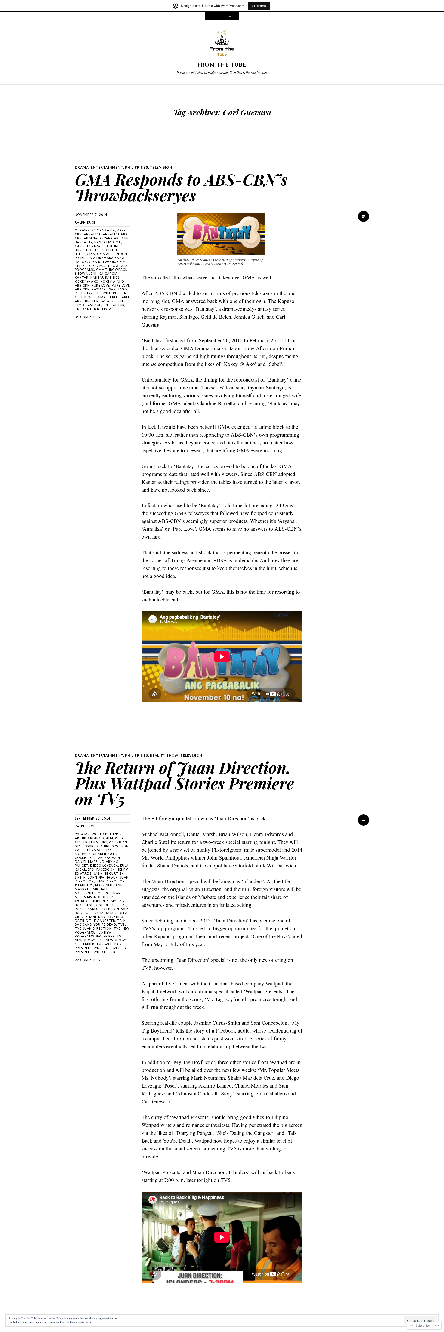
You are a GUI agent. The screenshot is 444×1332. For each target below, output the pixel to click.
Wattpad (102, 948)
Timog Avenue (88, 305)
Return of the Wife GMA (100, 295)
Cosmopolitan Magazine (98, 858)
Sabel (113, 297)
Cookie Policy (84, 1322)
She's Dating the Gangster (99, 918)
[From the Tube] (222, 43)
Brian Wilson (116, 846)
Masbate (83, 889)
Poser (80, 909)
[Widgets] (213, 16)
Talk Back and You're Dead (100, 922)
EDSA (99, 250)
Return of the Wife (93, 293)
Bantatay (83, 242)
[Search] (230, 16)
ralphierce (85, 222)
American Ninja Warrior (101, 844)
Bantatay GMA (107, 242)
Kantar (82, 277)
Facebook (105, 869)
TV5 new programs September (95, 934)
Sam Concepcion (103, 909)
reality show (164, 755)
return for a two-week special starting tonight (226, 841)
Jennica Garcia (103, 273)
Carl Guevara (88, 246)
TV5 (121, 924)
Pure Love (101, 285)
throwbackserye (108, 301)
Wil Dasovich (106, 952)
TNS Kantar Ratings (93, 309)
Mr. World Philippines (96, 899)
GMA (91, 254)
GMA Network (102, 262)
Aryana (91, 238)
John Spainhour (103, 877)
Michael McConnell (91, 891)
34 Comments (87, 317)
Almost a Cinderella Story (99, 840)
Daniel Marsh (87, 861)
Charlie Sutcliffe (109, 854)
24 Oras (82, 230)
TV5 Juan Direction (93, 928)
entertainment (107, 167)
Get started (259, 5)
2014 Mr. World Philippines (100, 834)
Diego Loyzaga (104, 865)
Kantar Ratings (105, 277)
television (161, 167)
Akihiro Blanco (89, 838)
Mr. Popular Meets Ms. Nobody (98, 895)
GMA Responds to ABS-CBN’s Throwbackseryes (181, 187)
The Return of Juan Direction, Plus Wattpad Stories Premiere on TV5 (184, 783)
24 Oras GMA (103, 230)
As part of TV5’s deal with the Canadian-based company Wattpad (212, 983)
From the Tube (222, 64)
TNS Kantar (113, 305)
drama (82, 167)
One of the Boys (111, 905)
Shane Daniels (99, 917)
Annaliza (92, 234)
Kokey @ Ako (87, 281)
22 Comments (87, 960)
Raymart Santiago (109, 289)
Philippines (136, 167)
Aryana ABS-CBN (114, 238)
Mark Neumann (109, 885)
